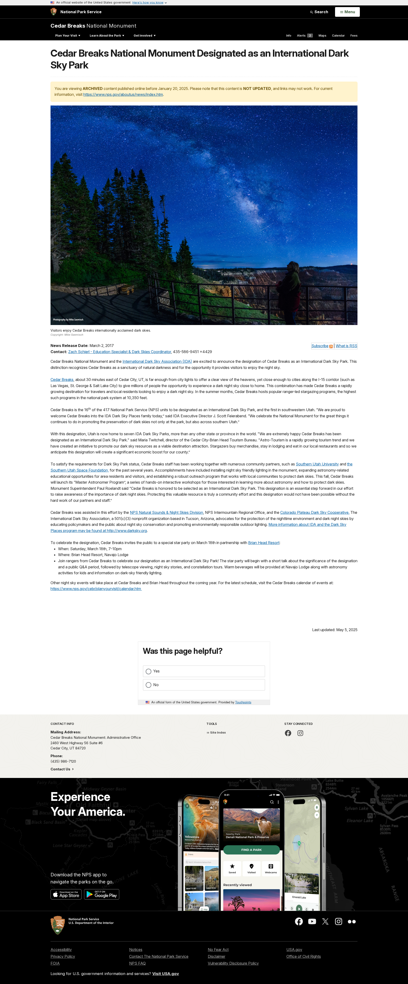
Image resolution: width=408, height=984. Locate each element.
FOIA (55, 963)
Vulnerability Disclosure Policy (233, 963)
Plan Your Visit (66, 35)
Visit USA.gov (165, 973)
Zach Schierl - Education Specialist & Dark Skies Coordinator (119, 351)
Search (321, 11)
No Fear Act (218, 949)
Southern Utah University (317, 464)
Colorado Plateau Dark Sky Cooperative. (314, 512)
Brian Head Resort (263, 542)
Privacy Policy (63, 956)
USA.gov (294, 949)
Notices (135, 949)
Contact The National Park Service (158, 956)
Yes (156, 671)
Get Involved (143, 35)
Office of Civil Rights (303, 956)
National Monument (93, 25)
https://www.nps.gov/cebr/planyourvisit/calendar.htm (96, 588)
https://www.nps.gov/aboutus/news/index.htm (123, 94)
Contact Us (61, 769)
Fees (353, 35)
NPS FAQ (137, 963)
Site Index (217, 732)
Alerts (304, 35)
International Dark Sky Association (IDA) (157, 361)
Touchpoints (243, 702)
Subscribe (319, 345)
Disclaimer (216, 956)
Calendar (338, 35)
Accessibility (61, 949)
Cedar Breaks (62, 379)
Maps (322, 35)
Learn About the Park (105, 35)
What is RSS (346, 345)
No (156, 684)
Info (288, 35)
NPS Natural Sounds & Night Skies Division (166, 512)
